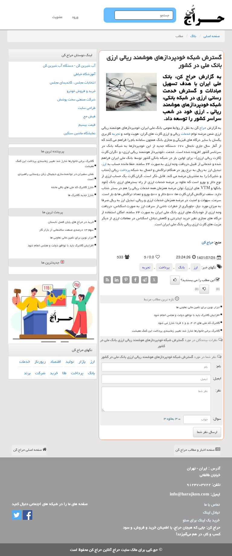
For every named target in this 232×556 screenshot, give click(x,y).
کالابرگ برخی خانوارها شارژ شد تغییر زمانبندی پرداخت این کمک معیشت (176, 331)
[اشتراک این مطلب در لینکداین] (116, 279)
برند (27, 373)
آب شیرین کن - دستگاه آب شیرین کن (69, 65)
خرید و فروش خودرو (81, 90)
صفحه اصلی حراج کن (28, 449)
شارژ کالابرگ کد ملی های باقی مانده (72, 187)
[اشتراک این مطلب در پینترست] (126, 279)
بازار (82, 361)
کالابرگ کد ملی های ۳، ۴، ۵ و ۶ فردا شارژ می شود (189, 323)
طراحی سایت (86, 107)
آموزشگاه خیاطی (84, 74)
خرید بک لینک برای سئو (201, 520)
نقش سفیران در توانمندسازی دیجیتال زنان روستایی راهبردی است (56, 176)
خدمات (185, 133)
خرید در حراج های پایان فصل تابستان (71, 222)
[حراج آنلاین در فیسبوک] (26, 515)
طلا (64, 373)
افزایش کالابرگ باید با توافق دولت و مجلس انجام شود (187, 315)
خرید (54, 373)
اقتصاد (55, 361)
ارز (104, 163)
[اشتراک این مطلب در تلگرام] (144, 279)
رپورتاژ (40, 361)
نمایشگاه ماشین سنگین (79, 133)
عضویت (57, 17)
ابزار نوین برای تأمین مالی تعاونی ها (198, 307)
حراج (202, 127)
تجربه (116, 133)
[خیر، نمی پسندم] (204, 289)
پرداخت (125, 169)
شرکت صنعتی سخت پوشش (76, 99)
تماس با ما (212, 504)
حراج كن (207, 242)
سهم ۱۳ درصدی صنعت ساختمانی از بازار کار (66, 230)
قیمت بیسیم (87, 124)
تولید (70, 361)
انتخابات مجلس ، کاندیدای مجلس (72, 82)
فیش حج (89, 116)
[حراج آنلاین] (204, 7)
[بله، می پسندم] (175, 280)
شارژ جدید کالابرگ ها (81, 195)
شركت (40, 373)
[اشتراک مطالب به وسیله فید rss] (107, 279)
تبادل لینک (211, 512)
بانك (181, 267)
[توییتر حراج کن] (16, 515)
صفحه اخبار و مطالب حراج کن (195, 449)
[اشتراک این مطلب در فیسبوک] (135, 279)
